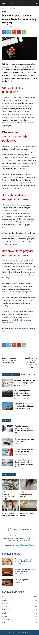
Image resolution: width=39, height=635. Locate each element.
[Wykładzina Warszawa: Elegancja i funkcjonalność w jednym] (10, 484)
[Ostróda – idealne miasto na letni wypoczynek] (7, 572)
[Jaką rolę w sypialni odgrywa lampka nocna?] (28, 484)
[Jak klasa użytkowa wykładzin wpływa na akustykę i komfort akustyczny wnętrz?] (7, 393)
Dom (14, 8)
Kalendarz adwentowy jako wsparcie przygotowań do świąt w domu (25, 382)
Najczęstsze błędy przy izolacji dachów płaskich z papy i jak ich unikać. (25, 406)
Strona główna (6, 8)
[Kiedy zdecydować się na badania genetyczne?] (7, 452)
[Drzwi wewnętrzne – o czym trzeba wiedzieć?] (10, 505)
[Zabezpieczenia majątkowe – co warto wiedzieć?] (7, 442)
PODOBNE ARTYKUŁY (10, 375)
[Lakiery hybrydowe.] (7, 582)
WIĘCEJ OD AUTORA (28, 375)
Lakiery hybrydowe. (21, 580)
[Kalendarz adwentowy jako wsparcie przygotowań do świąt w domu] (7, 383)
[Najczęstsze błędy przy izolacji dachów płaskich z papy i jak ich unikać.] (7, 406)
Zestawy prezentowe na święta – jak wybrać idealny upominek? (10, 360)
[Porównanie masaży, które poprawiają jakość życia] (7, 561)
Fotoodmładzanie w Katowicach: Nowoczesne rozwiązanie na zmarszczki (30, 362)
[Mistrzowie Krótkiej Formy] (28, 505)
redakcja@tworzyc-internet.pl (25, 545)
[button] (36, 3)
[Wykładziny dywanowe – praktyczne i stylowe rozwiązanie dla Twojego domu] (7, 428)
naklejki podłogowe (22, 328)
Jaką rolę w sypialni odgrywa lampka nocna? (27, 494)
